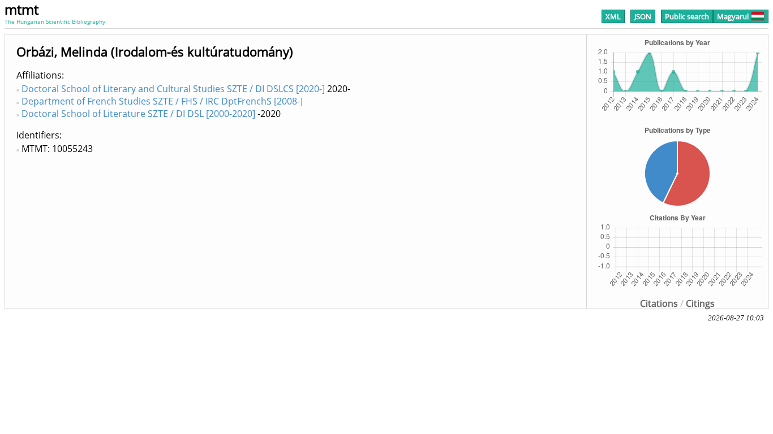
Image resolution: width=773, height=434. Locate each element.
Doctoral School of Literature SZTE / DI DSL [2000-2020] (138, 113)
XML (613, 16)
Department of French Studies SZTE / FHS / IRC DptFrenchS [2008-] (162, 101)
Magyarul (733, 16)
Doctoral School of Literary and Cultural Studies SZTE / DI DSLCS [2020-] (173, 89)
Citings (700, 303)
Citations (659, 303)
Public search (687, 16)
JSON (642, 16)
